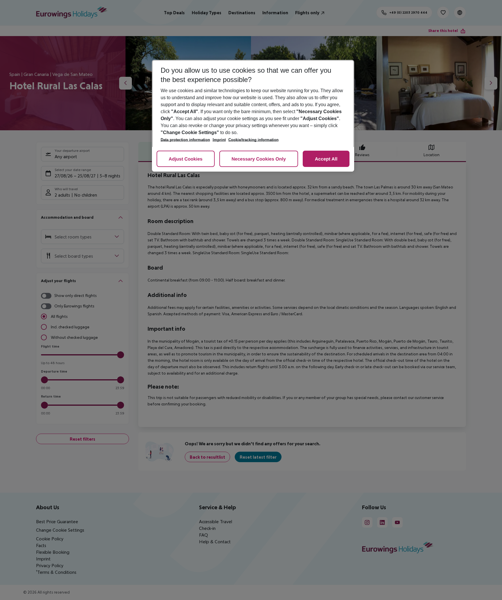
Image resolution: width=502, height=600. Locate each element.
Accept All (326, 159)
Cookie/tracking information (253, 140)
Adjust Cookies (185, 159)
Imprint (219, 140)
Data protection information (185, 140)
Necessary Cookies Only (259, 159)
